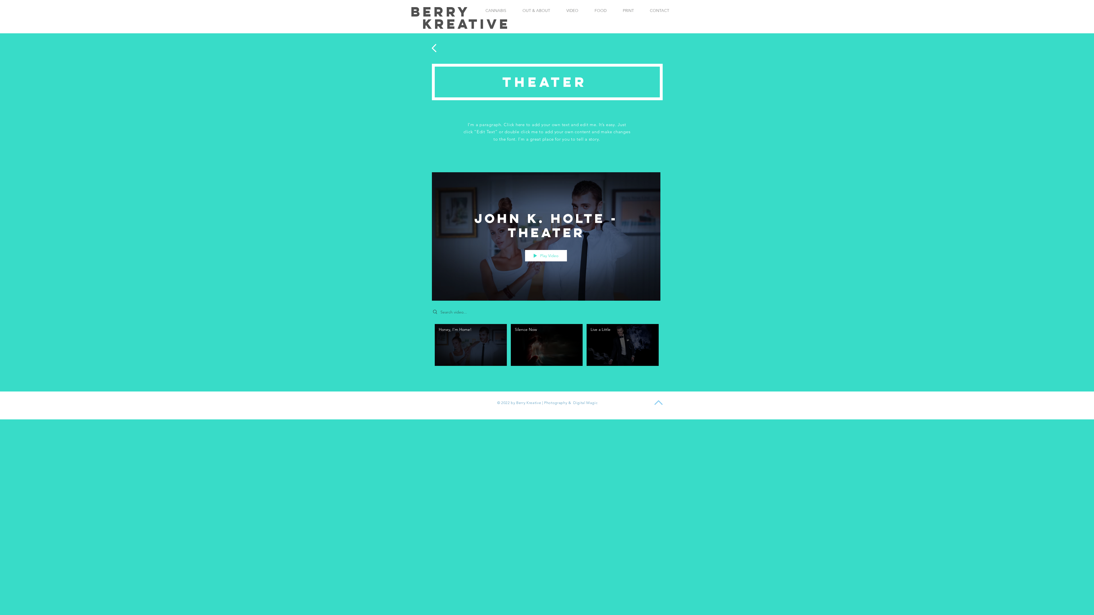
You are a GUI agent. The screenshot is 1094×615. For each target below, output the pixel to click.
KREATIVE (466, 23)
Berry (440, 11)
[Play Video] (471, 345)
